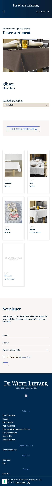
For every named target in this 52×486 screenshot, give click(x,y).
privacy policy (24, 357)
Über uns (6, 460)
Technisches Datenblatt (22, 129)
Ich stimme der (18, 357)
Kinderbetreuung (10, 432)
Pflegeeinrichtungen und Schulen (17, 429)
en (44, 11)
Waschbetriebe (9, 415)
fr (41, 11)
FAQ (4, 463)
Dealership (7, 436)
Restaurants (8, 422)
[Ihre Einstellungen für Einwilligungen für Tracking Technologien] (4, 481)
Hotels (5, 419)
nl (37, 11)
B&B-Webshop (9, 426)
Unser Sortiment (10, 449)
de (48, 11)
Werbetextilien (9, 439)
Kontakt (6, 473)
